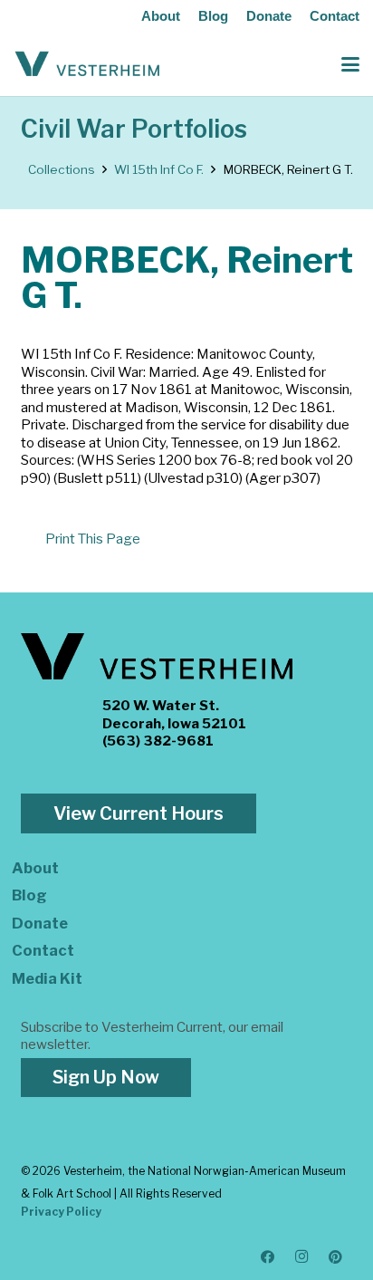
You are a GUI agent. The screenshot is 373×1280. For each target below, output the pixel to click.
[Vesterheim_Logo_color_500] (87, 64)
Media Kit (47, 978)
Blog (213, 16)
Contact (334, 16)
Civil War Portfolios (134, 129)
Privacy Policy (61, 1211)
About (160, 16)
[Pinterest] (336, 1257)
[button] (350, 64)
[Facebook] (268, 1257)
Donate (269, 16)
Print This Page (92, 539)
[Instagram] (302, 1257)
